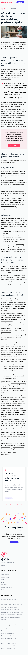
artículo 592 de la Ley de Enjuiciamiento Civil (13, 251)
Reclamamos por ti (7, 595)
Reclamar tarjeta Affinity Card (9, 648)
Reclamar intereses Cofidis (8, 646)
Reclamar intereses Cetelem (8, 643)
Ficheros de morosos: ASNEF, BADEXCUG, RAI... (12, 630)
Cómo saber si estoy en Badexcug (10, 609)
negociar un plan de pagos (8, 206)
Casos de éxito (5, 574)
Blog (2, 582)
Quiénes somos (5, 577)
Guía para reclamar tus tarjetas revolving (12, 612)
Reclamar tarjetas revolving (9, 625)
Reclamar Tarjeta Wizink (7, 633)
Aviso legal (4, 584)
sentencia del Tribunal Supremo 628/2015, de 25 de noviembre (14, 337)
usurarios (4, 330)
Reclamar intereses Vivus (7, 641)
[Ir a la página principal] (6, 2)
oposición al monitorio (14, 236)
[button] (6, 504)
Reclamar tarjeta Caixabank (8, 638)
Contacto (3, 579)
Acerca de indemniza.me (8, 570)
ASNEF (9, 272)
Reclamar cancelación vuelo (8, 599)
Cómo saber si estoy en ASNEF (9, 607)
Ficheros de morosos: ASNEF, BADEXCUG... (12, 604)
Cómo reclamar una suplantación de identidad (11, 618)
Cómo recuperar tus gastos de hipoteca (11, 614)
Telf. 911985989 (4, 565)
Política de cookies (6, 589)
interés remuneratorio (16, 414)
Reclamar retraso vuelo (7, 602)
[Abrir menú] (26, 2)
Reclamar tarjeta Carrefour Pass (9, 636)
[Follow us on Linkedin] (5, 559)
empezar (20, 2)
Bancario (6, 9)
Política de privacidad (7, 587)
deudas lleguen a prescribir (12, 106)
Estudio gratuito (14, 145)
